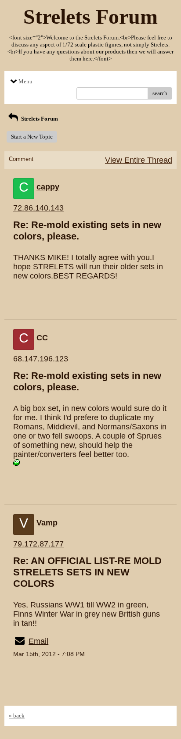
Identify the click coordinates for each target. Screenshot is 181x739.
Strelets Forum (39, 118)
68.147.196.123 (40, 358)
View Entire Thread (138, 160)
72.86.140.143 (38, 207)
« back (17, 715)
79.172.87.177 (38, 543)
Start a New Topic (32, 136)
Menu (25, 81)
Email (38, 641)
